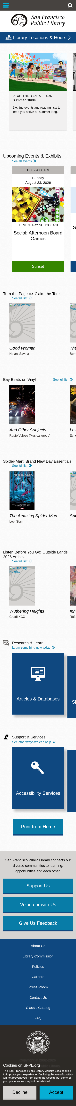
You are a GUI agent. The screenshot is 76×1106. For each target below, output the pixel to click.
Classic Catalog (38, 1008)
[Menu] (6, 5)
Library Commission (38, 956)
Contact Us (38, 998)
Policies (38, 967)
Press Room (38, 987)
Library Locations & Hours (39, 37)
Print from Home (38, 826)
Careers (38, 977)
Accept (56, 1092)
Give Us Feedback (38, 923)
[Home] (38, 20)
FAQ (38, 1018)
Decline (19, 1092)
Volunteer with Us (38, 904)
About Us (38, 946)
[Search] (70, 5)
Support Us (38, 885)
